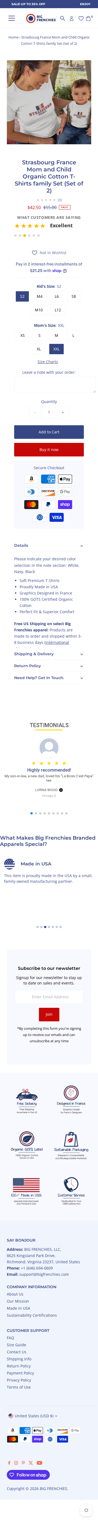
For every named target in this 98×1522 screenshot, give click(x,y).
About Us (15, 1294)
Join (49, 1014)
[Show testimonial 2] (20, 235)
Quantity (49, 401)
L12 (58, 309)
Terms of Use (19, 1387)
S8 (74, 296)
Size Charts (48, 362)
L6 (57, 296)
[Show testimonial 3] (24, 235)
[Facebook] (9, 1463)
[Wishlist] (81, 18)
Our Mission (18, 1301)
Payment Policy (20, 1373)
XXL (56, 348)
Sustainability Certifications (32, 1315)
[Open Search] (62, 18)
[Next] (29, 69)
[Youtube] (39, 1463)
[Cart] (88, 18)
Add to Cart (49, 431)
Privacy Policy (19, 1380)
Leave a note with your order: (49, 372)
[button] (49, 227)
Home (13, 37)
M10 (39, 309)
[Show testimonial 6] (38, 235)
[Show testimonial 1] (15, 235)
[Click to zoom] (82, 69)
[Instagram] (16, 1463)
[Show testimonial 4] (29, 235)
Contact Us (16, 1351)
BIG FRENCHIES (53, 1488)
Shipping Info (19, 1358)
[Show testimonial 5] (34, 235)
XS (22, 335)
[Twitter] (30, 1463)
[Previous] (16, 69)
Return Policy (19, 1365)
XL (39, 348)
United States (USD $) (34, 1415)
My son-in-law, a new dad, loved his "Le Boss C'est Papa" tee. (49, 778)
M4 (39, 296)
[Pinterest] (23, 1463)
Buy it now (49, 449)
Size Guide (16, 1344)
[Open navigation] (12, 18)
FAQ (10, 1337)
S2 (22, 296)
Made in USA (18, 1308)
